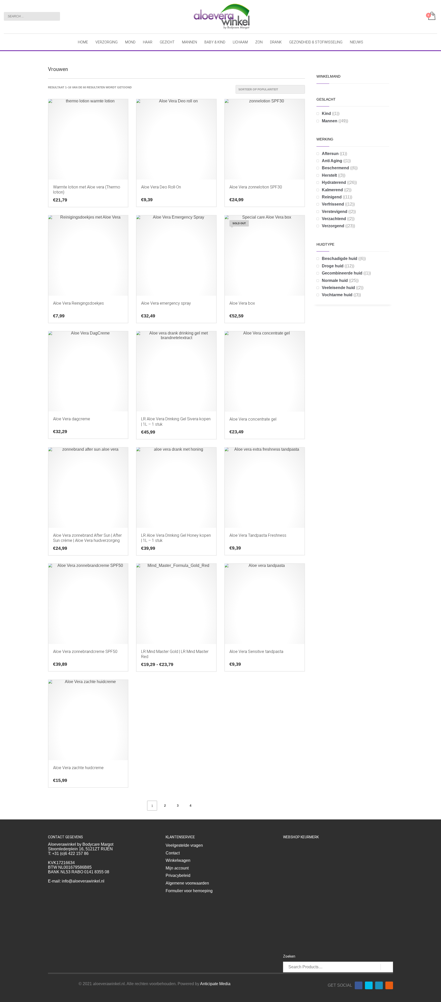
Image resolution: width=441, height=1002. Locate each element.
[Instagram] (389, 985)
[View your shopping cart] (431, 16)
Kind (326, 113)
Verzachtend (334, 219)
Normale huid (335, 280)
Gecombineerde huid (342, 273)
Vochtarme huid (337, 295)
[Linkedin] (379, 985)
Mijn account (177, 868)
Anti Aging (332, 161)
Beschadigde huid (339, 258)
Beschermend (335, 168)
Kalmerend (332, 190)
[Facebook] (358, 985)
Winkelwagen (178, 860)
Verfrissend (333, 204)
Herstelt (329, 175)
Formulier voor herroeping (189, 891)
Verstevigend (334, 211)
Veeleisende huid (338, 287)
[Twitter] (369, 985)
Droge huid (333, 266)
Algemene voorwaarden (187, 883)
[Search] (387, 967)
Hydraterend (334, 182)
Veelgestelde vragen (184, 845)
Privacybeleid (178, 875)
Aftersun (330, 153)
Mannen (329, 121)
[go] (54, 16)
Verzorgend (333, 226)
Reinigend (332, 197)
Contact (173, 853)
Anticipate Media (215, 984)
